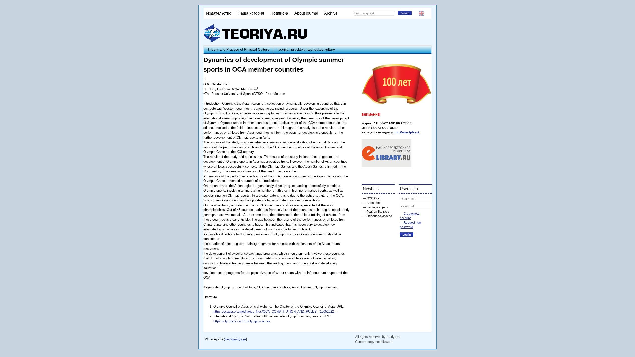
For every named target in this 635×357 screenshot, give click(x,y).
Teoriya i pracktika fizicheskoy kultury (306, 49)
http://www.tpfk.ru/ (406, 132)
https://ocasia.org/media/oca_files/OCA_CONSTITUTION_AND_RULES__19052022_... (276, 311)
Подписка (279, 13)
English (421, 13)
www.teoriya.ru (235, 339)
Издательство (218, 13)
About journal (306, 13)
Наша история (251, 13)
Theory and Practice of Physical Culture (238, 49)
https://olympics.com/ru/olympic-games (241, 321)
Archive (331, 13)
